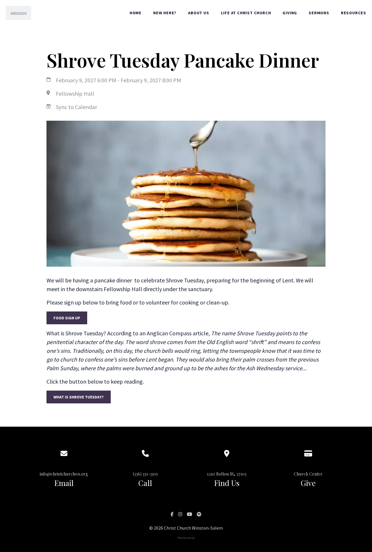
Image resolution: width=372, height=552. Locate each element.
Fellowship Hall (75, 93)
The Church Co (186, 538)
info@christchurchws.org (64, 474)
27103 (241, 474)
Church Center (308, 474)
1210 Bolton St (220, 474)
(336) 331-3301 (145, 474)
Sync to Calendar (76, 107)
